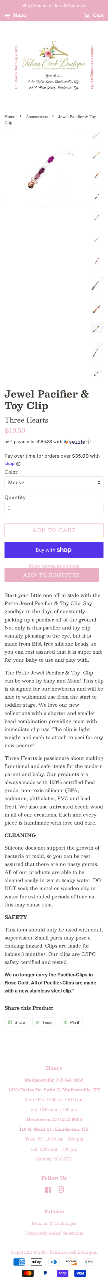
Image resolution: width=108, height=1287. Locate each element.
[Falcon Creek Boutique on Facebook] (47, 1190)
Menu (19, 14)
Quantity (15, 497)
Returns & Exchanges (54, 1223)
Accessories (37, 116)
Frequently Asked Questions (54, 1233)
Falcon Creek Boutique (73, 1252)
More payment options (54, 565)
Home (9, 116)
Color (11, 472)
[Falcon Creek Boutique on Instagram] (60, 1190)
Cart (98, 14)
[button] (54, 441)
